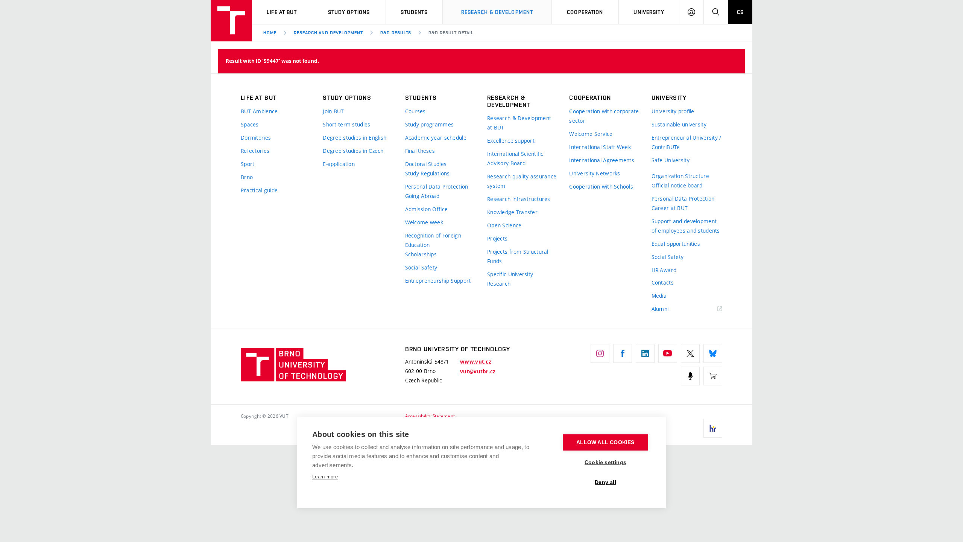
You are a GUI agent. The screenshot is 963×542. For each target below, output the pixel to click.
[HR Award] (712, 428)
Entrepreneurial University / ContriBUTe (686, 142)
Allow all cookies (605, 442)
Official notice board (677, 185)
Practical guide (259, 190)
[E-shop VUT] (712, 376)
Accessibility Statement (430, 416)
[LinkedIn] (645, 353)
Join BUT (333, 111)
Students (414, 12)
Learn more (325, 477)
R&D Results (396, 32)
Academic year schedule (435, 137)
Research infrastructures (518, 198)
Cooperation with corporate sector (604, 116)
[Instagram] (600, 353)
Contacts (663, 282)
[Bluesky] (712, 353)
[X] (690, 353)
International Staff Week (600, 147)
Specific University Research (510, 279)
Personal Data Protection (436, 186)
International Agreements (601, 160)
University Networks (594, 173)
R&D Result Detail (450, 32)
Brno (247, 177)
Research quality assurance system (521, 181)
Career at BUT (670, 208)
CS (740, 12)
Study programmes (429, 124)
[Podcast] (690, 376)
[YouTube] (667, 353)
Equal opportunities (676, 243)
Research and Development (328, 32)
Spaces (250, 124)
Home (269, 32)
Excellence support (511, 140)
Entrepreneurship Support (438, 280)
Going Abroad (422, 195)
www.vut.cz (475, 361)
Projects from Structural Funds (517, 256)
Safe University (671, 160)
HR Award (664, 270)
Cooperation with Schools (601, 186)
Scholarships (421, 254)
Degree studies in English (354, 137)
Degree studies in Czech (353, 150)
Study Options (349, 12)
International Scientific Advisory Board (515, 158)
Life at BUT (282, 12)
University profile (673, 111)
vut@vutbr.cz (477, 371)
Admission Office (426, 209)
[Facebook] (622, 353)
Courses (415, 111)
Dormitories (256, 137)
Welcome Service (590, 133)
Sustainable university (679, 124)
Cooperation (585, 12)
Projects (497, 238)
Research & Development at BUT (519, 122)
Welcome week (424, 222)
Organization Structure (680, 176)
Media (659, 295)
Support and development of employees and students (686, 226)
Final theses (420, 150)
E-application (339, 163)
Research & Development (497, 12)
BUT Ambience (259, 111)
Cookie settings (605, 462)
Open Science (504, 225)
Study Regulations (427, 173)
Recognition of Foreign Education (433, 240)
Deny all (605, 482)
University (648, 12)
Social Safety (421, 267)
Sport (247, 163)
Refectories (255, 150)
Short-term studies (346, 124)
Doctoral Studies (426, 163)
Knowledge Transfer (512, 212)
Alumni (660, 308)
